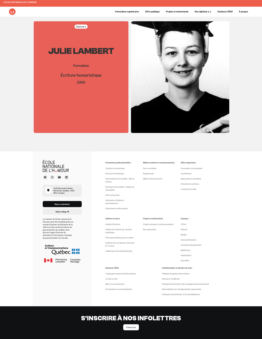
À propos (184, 218)
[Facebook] (45, 177)
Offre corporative (188, 163)
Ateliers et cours (112, 218)
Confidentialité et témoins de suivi (177, 268)
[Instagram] (52, 177)
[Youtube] (59, 177)
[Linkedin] (66, 177)
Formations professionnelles (118, 163)
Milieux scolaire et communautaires (159, 163)
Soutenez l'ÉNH (112, 268)
